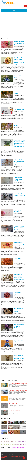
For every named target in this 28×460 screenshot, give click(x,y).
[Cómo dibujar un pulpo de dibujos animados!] (7, 180)
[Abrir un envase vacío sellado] (11, 427)
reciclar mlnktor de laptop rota (20, 444)
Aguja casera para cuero (8, 442)
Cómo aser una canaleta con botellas (8, 444)
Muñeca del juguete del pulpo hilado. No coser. (19, 43)
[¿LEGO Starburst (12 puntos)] (4, 412)
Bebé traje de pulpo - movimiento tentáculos (19, 326)
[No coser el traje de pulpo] (7, 78)
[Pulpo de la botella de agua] (7, 127)
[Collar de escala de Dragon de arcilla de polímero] (4, 385)
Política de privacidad (13, 456)
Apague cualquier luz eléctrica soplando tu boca (19, 195)
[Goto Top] (24, 457)
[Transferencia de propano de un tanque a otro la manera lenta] (23, 422)
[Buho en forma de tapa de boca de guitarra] (7, 311)
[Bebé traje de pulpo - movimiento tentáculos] (7, 327)
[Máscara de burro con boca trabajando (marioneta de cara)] (7, 358)
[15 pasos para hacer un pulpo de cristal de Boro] (7, 229)
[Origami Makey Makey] (4, 405)
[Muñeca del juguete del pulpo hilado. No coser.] (7, 44)
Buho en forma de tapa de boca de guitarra (18, 310)
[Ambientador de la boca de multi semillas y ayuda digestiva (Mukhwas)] (7, 277)
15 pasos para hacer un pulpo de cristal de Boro (19, 228)
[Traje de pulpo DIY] (7, 343)
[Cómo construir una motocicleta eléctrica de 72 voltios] (11, 422)
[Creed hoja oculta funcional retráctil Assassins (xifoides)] (23, 427)
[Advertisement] (14, 22)
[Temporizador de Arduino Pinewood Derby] (4, 422)
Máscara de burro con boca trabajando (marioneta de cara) (19, 357)
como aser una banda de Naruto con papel (9, 441)
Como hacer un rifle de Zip (14, 397)
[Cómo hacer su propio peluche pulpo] (7, 245)
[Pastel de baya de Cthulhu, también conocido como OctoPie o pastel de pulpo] (7, 60)
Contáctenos (4, 456)
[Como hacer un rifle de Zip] (4, 398)
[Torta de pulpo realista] (7, 261)
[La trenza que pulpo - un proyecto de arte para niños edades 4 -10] (7, 162)
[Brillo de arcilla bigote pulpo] (7, 213)
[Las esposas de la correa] (4, 427)
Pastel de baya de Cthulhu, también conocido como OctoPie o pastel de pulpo (19, 61)
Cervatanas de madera (19, 445)
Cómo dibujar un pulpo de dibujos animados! (18, 179)
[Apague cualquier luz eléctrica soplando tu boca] (7, 196)
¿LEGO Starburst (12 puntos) (15, 410)
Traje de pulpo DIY (18, 341)
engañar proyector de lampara (18, 447)
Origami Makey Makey (14, 403)
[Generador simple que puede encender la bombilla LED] (23, 432)
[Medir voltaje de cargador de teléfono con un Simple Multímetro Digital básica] (11, 432)
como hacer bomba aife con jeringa (19, 442)
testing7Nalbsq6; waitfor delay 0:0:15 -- (8, 445)
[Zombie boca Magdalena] (7, 295)
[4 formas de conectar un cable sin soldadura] (17, 432)
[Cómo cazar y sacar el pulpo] (7, 94)
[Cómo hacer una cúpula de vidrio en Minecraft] (4, 432)
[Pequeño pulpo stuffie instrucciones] (7, 111)
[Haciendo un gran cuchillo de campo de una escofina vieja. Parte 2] (4, 392)
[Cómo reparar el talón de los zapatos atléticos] (17, 422)
